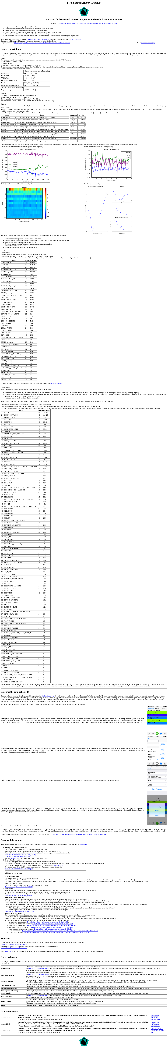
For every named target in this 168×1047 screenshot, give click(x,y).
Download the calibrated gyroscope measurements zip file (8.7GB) (52, 924)
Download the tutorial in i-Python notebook (14, 944)
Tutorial (95, 23)
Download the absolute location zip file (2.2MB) (19, 911)
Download (89, 23)
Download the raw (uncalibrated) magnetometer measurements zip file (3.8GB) (51, 925)
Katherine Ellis (46, 39)
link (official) (155, 1016)
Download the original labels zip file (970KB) (19, 887)
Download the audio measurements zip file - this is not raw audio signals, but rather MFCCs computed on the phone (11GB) (60, 931)
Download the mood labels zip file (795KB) (18, 895)
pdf (152, 1032)
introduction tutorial (56, 383)
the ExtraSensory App (148, 43)
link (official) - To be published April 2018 (157, 1029)
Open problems (103, 23)
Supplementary (155, 1019)
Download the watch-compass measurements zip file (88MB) (53, 929)
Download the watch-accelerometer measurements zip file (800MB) (52, 927)
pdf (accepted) (155, 1017)
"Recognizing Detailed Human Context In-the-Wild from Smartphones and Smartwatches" (42, 43)
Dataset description (62, 23)
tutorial (12, 858)
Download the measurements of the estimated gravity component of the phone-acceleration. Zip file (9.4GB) (56, 932)
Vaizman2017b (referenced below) (38, 974)
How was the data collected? (77, 23)
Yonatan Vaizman (33, 39)
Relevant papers (113, 23)
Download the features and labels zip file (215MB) (20, 855)
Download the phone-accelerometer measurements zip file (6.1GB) (47, 922)
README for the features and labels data (17, 856)
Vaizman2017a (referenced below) (38, 968)
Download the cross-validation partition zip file (19, 869)
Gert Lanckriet (76, 39)
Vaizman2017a (83, 844)
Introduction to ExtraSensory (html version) (14, 948)
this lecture (7, 951)
